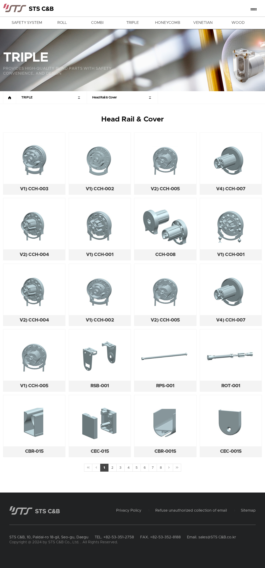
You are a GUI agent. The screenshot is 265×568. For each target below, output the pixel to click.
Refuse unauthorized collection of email (191, 510)
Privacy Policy (128, 510)
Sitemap (248, 510)
